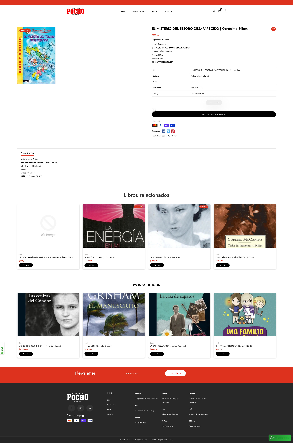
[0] (219, 11)
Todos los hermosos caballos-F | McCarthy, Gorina (235, 257)
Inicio (123, 11)
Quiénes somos (139, 11)
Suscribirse (175, 373)
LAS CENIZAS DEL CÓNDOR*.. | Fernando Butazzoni (40, 346)
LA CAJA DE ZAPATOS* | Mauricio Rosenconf (168, 346)
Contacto (168, 11)
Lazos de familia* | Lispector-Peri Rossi (165, 257)
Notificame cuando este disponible (213, 114)
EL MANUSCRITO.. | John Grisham (97, 346)
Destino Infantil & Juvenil (199, 76)
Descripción (27, 153)
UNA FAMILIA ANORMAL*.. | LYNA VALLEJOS (234, 346)
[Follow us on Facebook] (163, 131)
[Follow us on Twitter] (168, 131)
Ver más (25, 265)
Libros (154, 11)
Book (192, 81)
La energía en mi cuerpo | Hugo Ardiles (99, 257)
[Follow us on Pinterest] (173, 131)
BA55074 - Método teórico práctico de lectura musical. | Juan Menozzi (46, 257)
